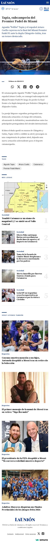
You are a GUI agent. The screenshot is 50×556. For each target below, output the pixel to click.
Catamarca (38, 164)
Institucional (19, 534)
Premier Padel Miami (12, 168)
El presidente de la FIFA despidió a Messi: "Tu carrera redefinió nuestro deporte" (24, 459)
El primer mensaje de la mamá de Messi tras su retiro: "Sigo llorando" (25, 410)
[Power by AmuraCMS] (42, 540)
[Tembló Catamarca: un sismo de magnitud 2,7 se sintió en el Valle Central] (25, 197)
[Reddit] (31, 86)
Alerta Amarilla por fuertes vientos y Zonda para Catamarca (29, 276)
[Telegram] (37, 86)
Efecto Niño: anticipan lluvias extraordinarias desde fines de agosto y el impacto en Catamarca (28, 238)
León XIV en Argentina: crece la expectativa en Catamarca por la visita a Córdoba (28, 296)
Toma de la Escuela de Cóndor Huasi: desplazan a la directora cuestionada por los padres (29, 257)
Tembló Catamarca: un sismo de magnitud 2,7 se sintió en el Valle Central (19, 221)
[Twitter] (18, 86)
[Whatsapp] (12, 86)
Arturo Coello (24, 164)
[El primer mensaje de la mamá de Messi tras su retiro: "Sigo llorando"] (25, 387)
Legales (29, 527)
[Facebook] (24, 86)
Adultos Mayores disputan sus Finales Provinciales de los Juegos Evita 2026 (22, 508)
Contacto (10, 534)
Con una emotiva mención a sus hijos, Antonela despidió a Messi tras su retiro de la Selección (25, 360)
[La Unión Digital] (8, 2)
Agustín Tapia (9, 164)
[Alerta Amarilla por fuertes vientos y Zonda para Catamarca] (8, 275)
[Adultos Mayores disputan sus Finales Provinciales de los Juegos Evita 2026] (25, 485)
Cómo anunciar (30, 534)
